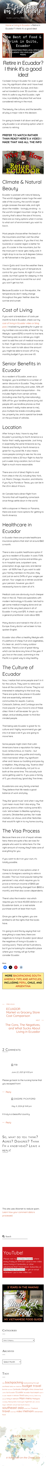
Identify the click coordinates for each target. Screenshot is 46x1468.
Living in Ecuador (21, 25)
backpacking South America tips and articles (22, 977)
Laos (36, 1395)
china (31, 1389)
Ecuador (19, 1392)
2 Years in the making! (23, 1287)
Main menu (25, 1398)
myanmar (28, 1402)
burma (4, 1389)
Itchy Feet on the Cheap (21, 1457)
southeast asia (13, 1408)
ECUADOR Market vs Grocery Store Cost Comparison (23, 1010)
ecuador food (29, 1392)
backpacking (14, 1382)
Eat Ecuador (10, 1392)
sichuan (9, 1405)
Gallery (26, 1395)
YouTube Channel (24, 1258)
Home (8, 25)
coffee (4, 1392)
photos (38, 1402)
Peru (22, 982)
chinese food (38, 1389)
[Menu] (42, 4)
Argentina (23, 986)
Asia (3, 1383)
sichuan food (16, 1405)
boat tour (19, 1386)
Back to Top (23, 1436)
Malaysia (36, 1398)
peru (34, 1402)
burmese (10, 1389)
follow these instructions (14, 1269)
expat (36, 1392)
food (22, 1395)
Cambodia (17, 1389)
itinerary (31, 1395)
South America (25, 1405)
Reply (8, 1092)
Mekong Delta (12, 1402)
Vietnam (28, 1411)
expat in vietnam (13, 1395)
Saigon (4, 1405)
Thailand (34, 1408)
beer (14, 1386)
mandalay (4, 1402)
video (19, 1411)
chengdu (25, 1389)
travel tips (13, 1411)
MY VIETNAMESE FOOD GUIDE (23, 1319)
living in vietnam (13, 1399)
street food (27, 1408)
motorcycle (20, 1402)
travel (6, 1411)
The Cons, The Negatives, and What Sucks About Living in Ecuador (22, 1026)
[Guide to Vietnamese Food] (23, 1316)
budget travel (31, 1386)
